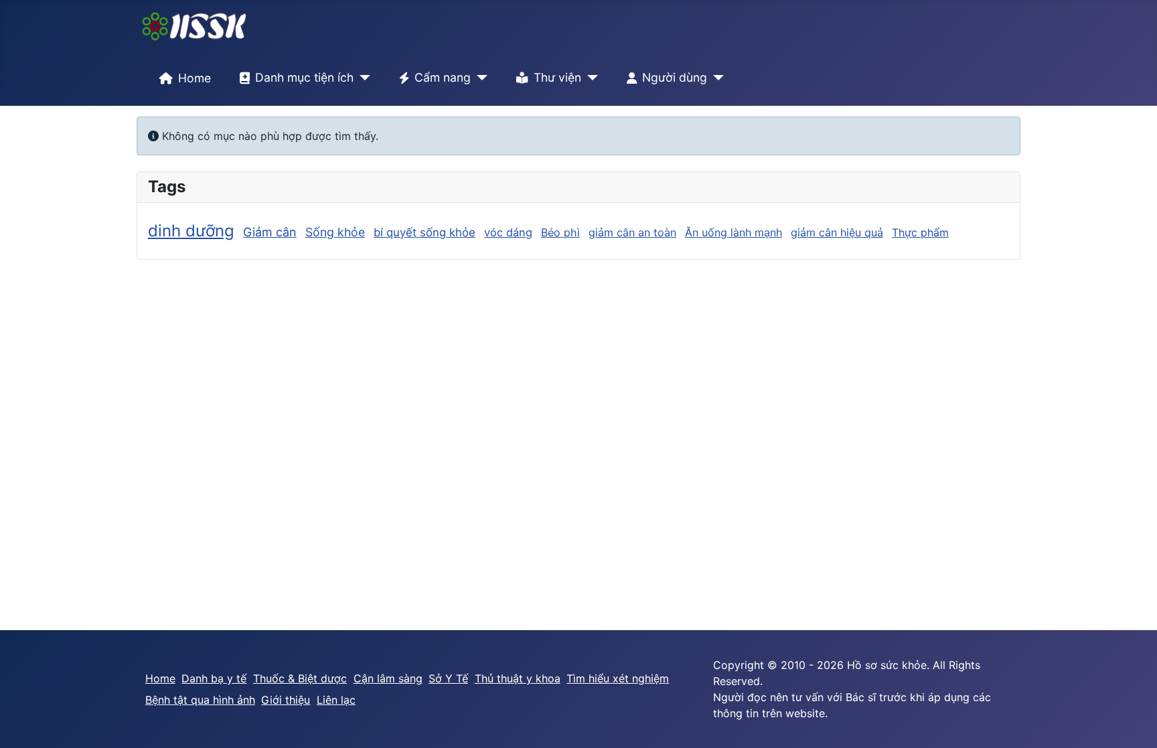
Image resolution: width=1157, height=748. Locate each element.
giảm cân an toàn (632, 232)
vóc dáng (508, 232)
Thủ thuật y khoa (517, 678)
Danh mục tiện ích (304, 77)
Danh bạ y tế (213, 678)
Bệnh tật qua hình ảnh (200, 699)
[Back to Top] (1133, 723)
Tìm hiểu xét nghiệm (617, 678)
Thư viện (557, 77)
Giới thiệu (285, 699)
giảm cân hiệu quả (837, 232)
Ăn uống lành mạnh (733, 232)
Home (194, 78)
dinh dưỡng (191, 230)
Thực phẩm (920, 232)
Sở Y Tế (448, 678)
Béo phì (560, 232)
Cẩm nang (442, 77)
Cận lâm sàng (388, 678)
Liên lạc (336, 699)
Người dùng (674, 77)
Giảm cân (270, 232)
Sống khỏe (335, 232)
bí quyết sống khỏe (424, 232)
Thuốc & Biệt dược (300, 678)
